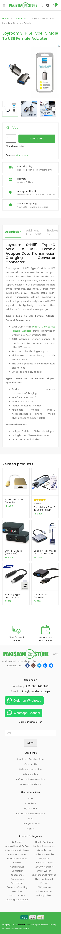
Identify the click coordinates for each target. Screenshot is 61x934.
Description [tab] (13, 232)
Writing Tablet (44, 895)
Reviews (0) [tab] (52, 232)
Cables (17, 862)
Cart (30, 798)
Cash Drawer (17, 866)
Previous (5, 109)
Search (41, 5)
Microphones (44, 850)
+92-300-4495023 (37, 686)
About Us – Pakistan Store (30, 759)
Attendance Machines (17, 850)
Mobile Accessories (44, 854)
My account (30, 808)
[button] (59, 46)
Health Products (44, 842)
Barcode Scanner (17, 854)
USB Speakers (44, 887)
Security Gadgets (44, 866)
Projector (44, 858)
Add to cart (37, 138)
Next (55, 109)
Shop (30, 818)
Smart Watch (44, 870)
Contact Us (30, 764)
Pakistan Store (24, 924)
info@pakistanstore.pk (36, 691)
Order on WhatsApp (27, 700)
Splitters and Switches (44, 875)
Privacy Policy (30, 774)
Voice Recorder (44, 891)
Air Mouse (17, 842)
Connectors (17, 879)
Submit (30, 742)
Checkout (30, 803)
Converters (20, 18)
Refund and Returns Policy (30, 779)
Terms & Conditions (30, 784)
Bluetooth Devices (17, 858)
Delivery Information (30, 769)
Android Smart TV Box (17, 846)
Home (5, 18)
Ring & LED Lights (44, 862)
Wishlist (30, 828)
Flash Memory (17, 895)
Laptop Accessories (44, 846)
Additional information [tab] (34, 232)
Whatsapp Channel (26, 712)
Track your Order (30, 823)
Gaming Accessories (17, 899)
